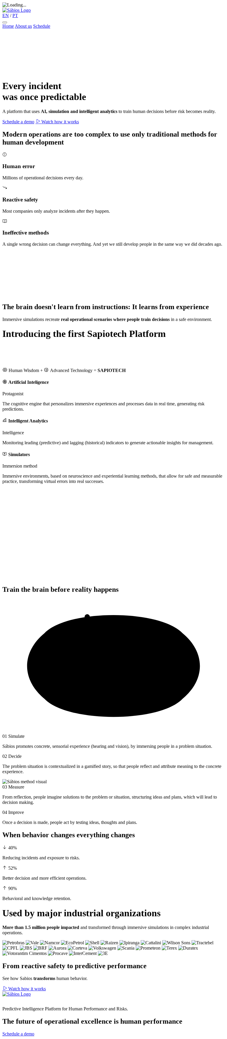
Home (8, 26)
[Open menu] (4, 22)
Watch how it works (59, 121)
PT (15, 15)
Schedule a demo (18, 121)
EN (5, 15)
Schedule (41, 26)
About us (23, 26)
